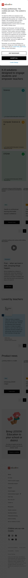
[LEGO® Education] (7, 4)
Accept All (14, 58)
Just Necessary (14, 53)
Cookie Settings (14, 62)
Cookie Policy (16, 46)
